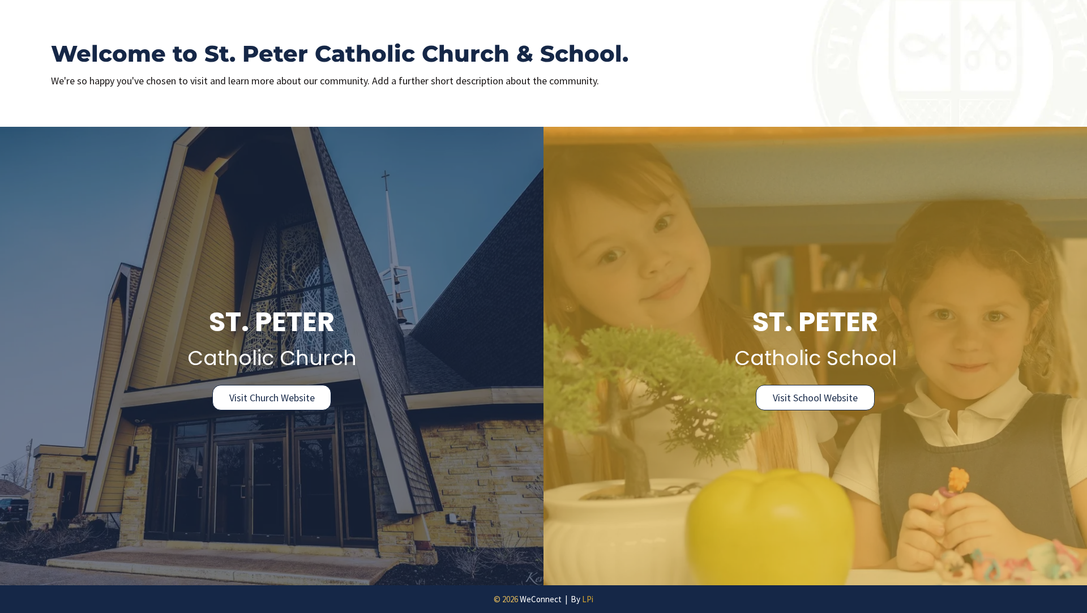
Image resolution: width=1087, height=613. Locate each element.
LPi (587, 599)
